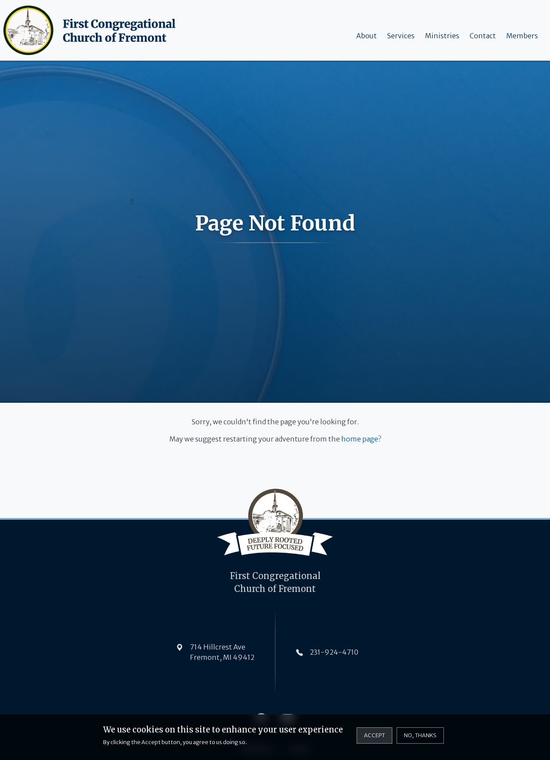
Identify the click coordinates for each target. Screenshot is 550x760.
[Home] (91, 30)
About (366, 35)
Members (522, 35)
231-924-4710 (334, 652)
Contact (483, 35)
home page (359, 439)
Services (401, 35)
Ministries (442, 35)
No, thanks (420, 735)
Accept (374, 735)
